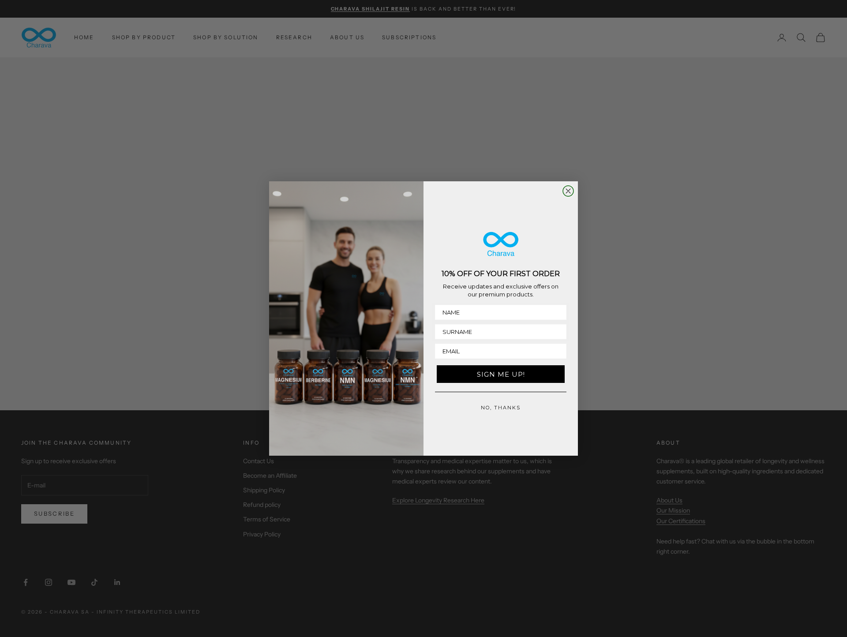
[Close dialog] (568, 191)
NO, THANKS (501, 408)
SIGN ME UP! (501, 374)
